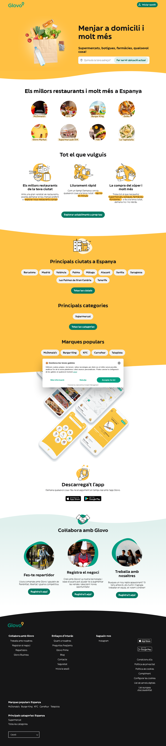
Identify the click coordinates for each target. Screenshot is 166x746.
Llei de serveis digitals (144, 683)
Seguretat (62, 664)
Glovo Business (21, 654)
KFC (36, 706)
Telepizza (55, 706)
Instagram (104, 640)
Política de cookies (145, 669)
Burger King (27, 706)
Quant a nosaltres (62, 640)
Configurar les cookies (144, 678)
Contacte (62, 659)
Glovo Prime (62, 650)
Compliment (145, 673)
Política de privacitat (144, 664)
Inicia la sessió (62, 668)
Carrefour (44, 706)
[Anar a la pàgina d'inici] (16, 4)
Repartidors (21, 650)
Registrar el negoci (21, 645)
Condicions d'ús (144, 659)
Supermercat (14, 720)
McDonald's (14, 706)
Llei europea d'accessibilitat (144, 688)
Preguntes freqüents (62, 645)
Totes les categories (18, 724)
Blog (62, 654)
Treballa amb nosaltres (21, 640)
